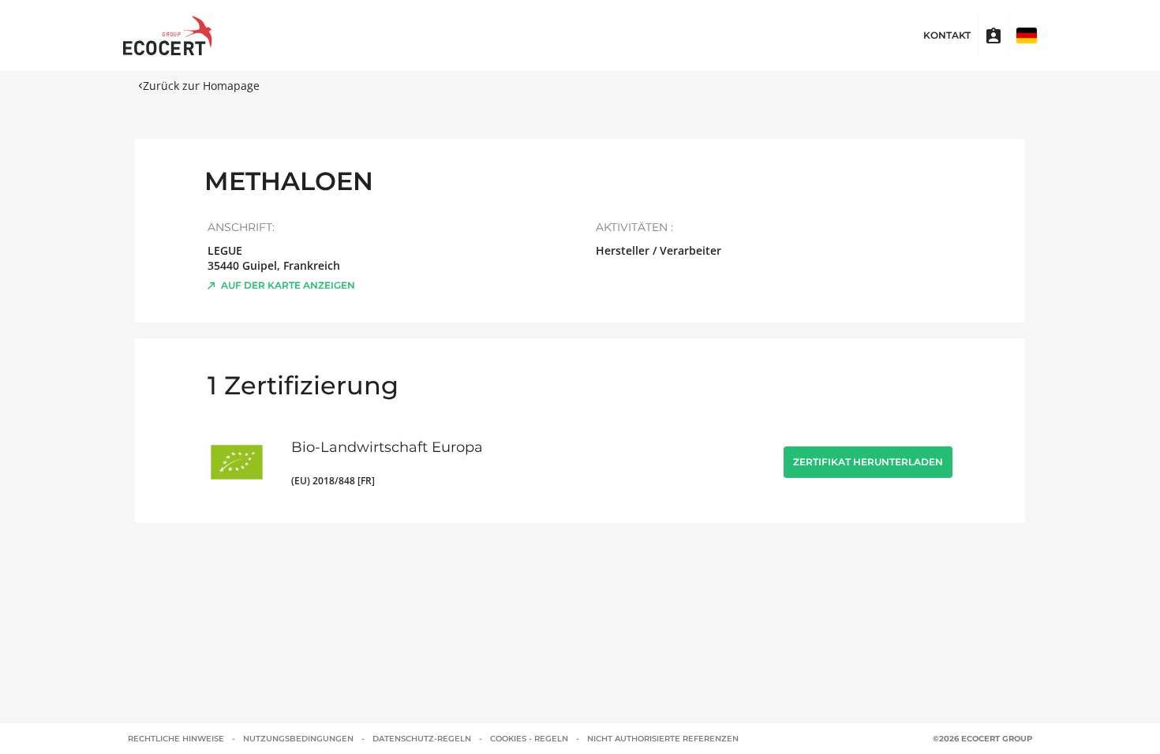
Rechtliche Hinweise (176, 738)
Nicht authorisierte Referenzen (663, 738)
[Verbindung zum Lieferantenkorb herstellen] (993, 35)
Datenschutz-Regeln (421, 738)
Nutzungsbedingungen (298, 738)
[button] (1026, 35)
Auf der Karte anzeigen (288, 285)
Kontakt (947, 35)
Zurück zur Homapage (201, 85)
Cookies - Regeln (529, 738)
